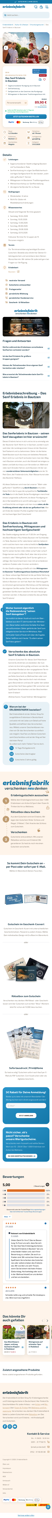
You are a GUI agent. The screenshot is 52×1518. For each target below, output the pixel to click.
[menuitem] (5, 1426)
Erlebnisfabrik (8, 25)
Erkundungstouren (37, 25)
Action (38, 1404)
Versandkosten (42, 107)
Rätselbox (33, 1414)
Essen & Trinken (21, 1407)
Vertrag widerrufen (26, 1515)
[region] (26, 2)
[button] (17, 59)
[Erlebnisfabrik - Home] (14, 7)
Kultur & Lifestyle (21, 25)
